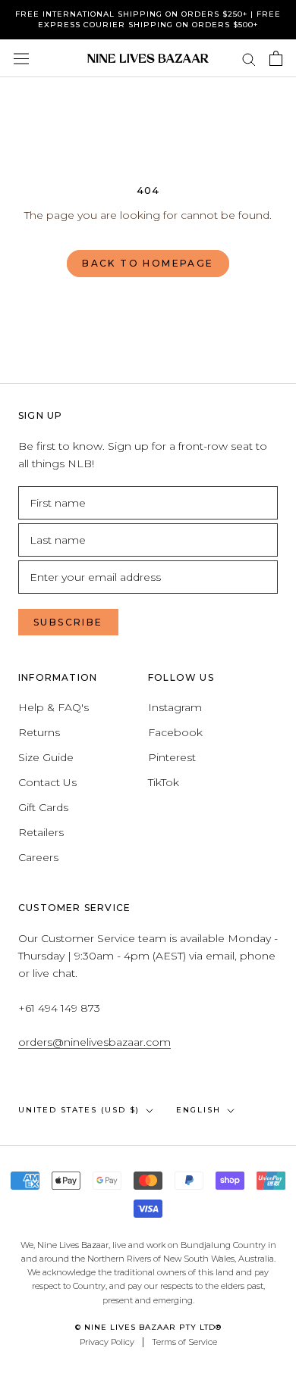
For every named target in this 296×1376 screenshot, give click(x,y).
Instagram (175, 707)
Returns (39, 732)
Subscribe (68, 622)
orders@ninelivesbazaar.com (94, 1042)
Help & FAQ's (53, 707)
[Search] (249, 58)
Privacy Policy (107, 1342)
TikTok (163, 782)
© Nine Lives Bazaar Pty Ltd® (148, 1327)
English (198, 1110)
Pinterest (172, 757)
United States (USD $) (79, 1110)
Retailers (41, 832)
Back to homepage (147, 263)
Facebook (175, 732)
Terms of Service (184, 1342)
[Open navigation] (21, 58)
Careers (38, 857)
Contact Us (47, 782)
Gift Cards (43, 807)
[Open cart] (275, 58)
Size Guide (46, 757)
